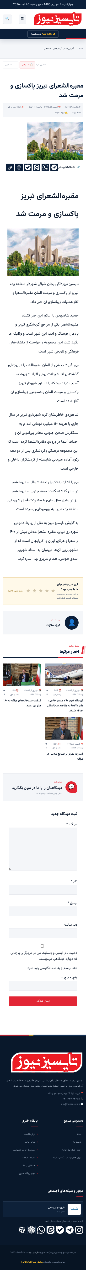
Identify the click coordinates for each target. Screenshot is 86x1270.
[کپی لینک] (10, 167)
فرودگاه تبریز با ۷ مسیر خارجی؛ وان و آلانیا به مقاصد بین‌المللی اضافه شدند (65, 706)
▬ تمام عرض (10, 65)
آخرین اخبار (68, 49)
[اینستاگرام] (79, 1230)
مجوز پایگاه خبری (27, 1173)
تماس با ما (30, 1142)
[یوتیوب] (60, 1230)
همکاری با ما (29, 1165)
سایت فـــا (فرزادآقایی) (32, 1262)
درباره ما (77, 1142)
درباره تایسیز (29, 1134)
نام (74, 881)
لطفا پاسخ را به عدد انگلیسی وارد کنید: (52, 968)
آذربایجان (58, 49)
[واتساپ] (41, 1230)
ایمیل (72, 903)
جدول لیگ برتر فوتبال (71, 1150)
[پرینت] (19, 167)
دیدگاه (71, 824)
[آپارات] (22, 1230)
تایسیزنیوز (43, 34)
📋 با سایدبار (27, 65)
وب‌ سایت (70, 925)
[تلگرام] (69, 1230)
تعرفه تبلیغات (28, 1158)
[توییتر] (31, 1230)
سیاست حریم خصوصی (24, 1150)
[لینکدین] (50, 1230)
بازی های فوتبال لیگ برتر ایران (67, 1158)
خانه (81, 49)
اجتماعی (48, 49)
